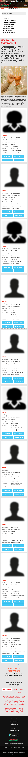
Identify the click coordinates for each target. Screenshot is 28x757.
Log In (7, 1)
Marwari (14, 708)
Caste (15, 689)
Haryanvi (5, 698)
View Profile (7, 156)
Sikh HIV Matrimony (8, 30)
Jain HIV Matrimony (8, 26)
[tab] (14, 13)
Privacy (15, 747)
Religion (21, 689)
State (19, 692)
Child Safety (18, 749)
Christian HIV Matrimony (9, 22)
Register (13, 1)
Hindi (17, 711)
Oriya (10, 701)
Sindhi (23, 698)
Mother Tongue (7, 689)
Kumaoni (7, 708)
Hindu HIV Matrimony (8, 24)
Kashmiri (22, 701)
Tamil (12, 711)
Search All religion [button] (7, 13)
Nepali (6, 704)
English (5, 701)
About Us (5, 747)
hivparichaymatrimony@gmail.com (15, 723)
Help (19, 747)
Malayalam (14, 704)
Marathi (21, 708)
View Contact (19, 160)
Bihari (7, 711)
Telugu (18, 698)
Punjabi (12, 698)
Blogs (23, 747)
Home (2, 8)
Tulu (21, 711)
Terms (10, 747)
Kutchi (16, 701)
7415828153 (15, 721)
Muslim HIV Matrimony (9, 32)
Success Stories (10, 749)
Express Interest (18, 156)
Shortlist (7, 160)
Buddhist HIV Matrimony (9, 20)
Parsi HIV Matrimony (8, 28)
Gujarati (21, 704)
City (14, 692)
